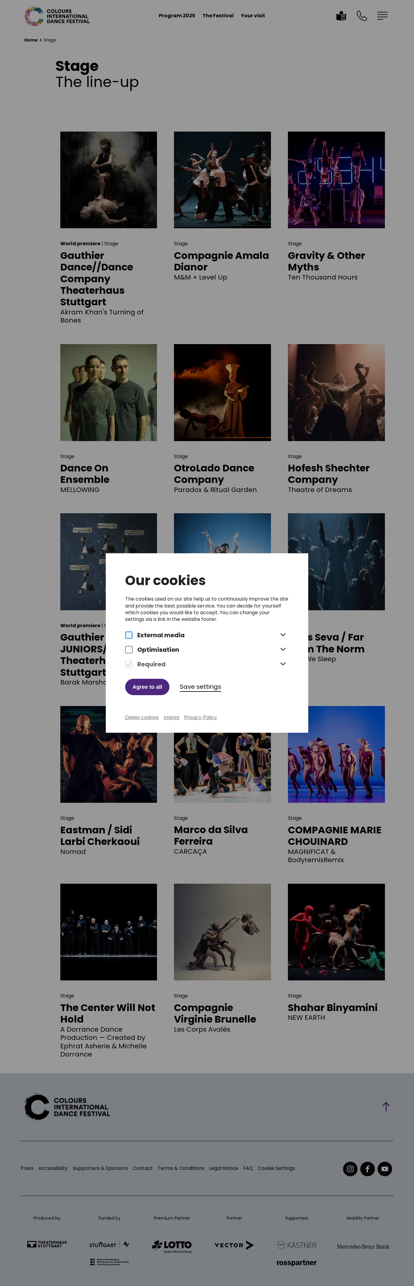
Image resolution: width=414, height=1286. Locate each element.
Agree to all (147, 687)
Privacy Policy (200, 717)
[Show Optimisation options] (283, 650)
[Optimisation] (128, 649)
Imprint (171, 717)
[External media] (128, 635)
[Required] (128, 664)
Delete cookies (142, 717)
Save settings (200, 686)
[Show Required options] (283, 664)
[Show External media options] (283, 635)
